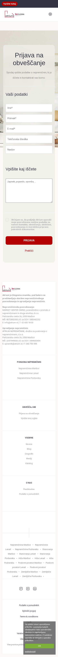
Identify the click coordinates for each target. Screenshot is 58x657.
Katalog (29, 463)
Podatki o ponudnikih (29, 494)
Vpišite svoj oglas (29, 418)
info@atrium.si (11, 322)
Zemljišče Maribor (29, 572)
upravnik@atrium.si (13, 344)
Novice (29, 444)
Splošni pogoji (29, 611)
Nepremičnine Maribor (29, 368)
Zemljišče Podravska (32, 576)
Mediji (29, 458)
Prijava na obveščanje (29, 413)
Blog (29, 449)
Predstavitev (29, 489)
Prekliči (29, 251)
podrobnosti (30, 652)
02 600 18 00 (27, 322)
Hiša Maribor (25, 558)
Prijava (29, 240)
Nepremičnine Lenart (29, 373)
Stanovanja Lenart (27, 554)
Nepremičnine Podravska (29, 378)
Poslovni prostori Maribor (30, 563)
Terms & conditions (29, 616)
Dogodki (29, 454)
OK (39, 646)
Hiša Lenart (40, 558)
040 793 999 (31, 344)
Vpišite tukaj (9, 4)
